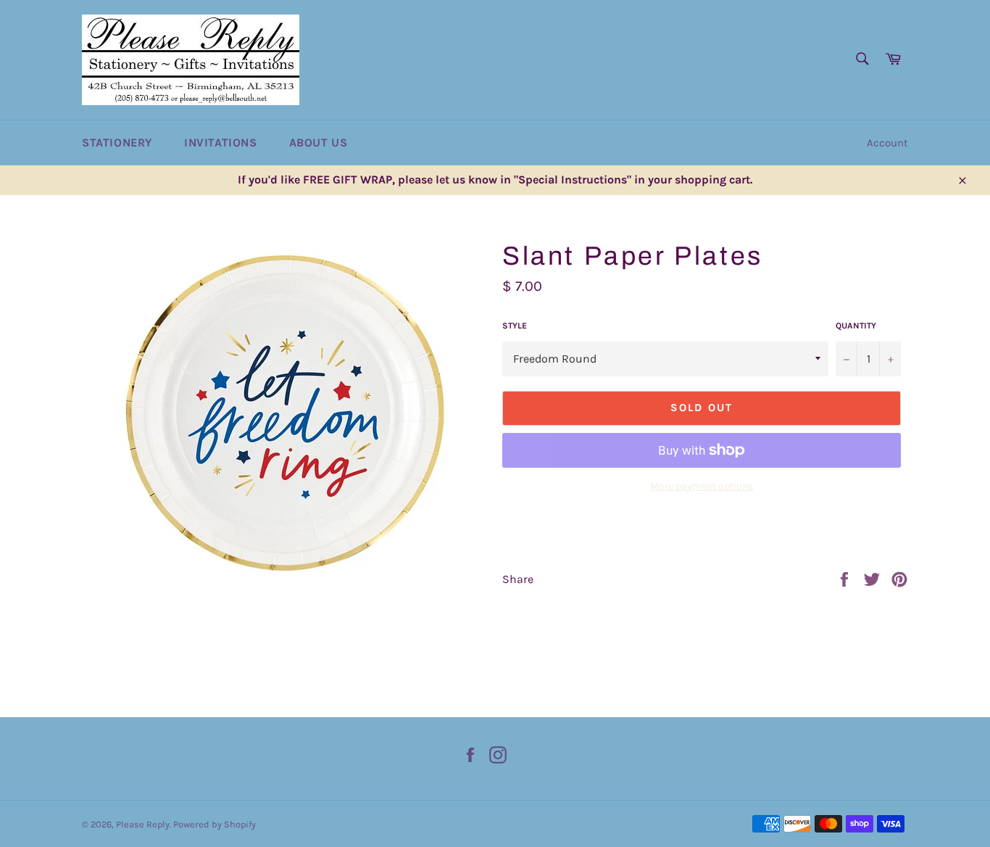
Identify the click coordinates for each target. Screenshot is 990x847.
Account (887, 142)
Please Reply (143, 824)
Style (514, 326)
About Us (318, 142)
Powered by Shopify (214, 824)
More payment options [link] (701, 486)
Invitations (220, 142)
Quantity (856, 326)
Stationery (117, 142)
